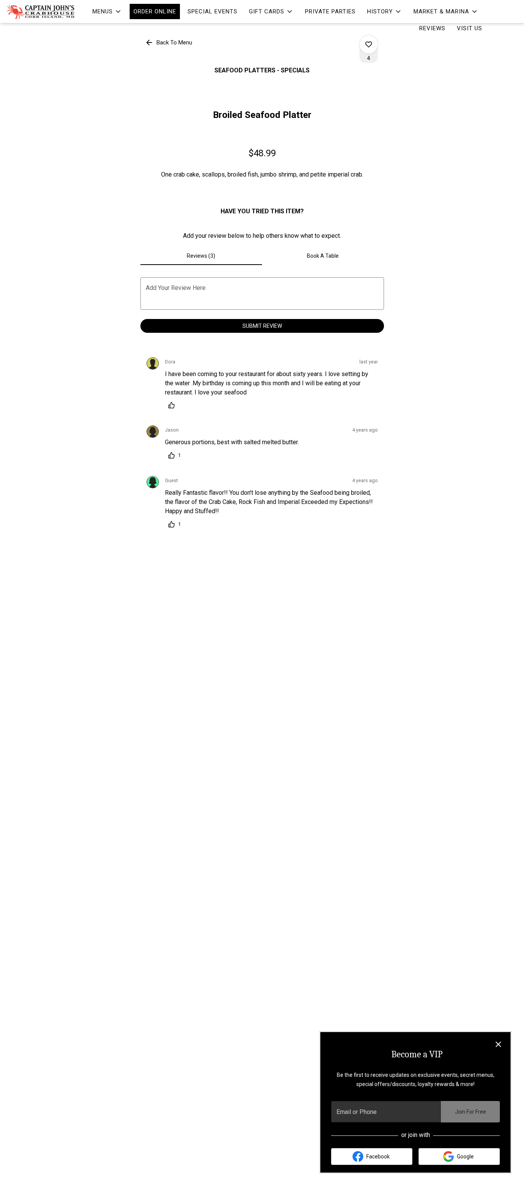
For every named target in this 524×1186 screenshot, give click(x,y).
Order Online (154, 11)
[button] (107, 11)
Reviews (432, 28)
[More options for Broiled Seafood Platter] (368, 44)
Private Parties (330, 11)
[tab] (201, 256)
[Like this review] (173, 405)
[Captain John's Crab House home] (40, 11)
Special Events (212, 11)
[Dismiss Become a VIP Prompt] (498, 1044)
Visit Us (469, 28)
